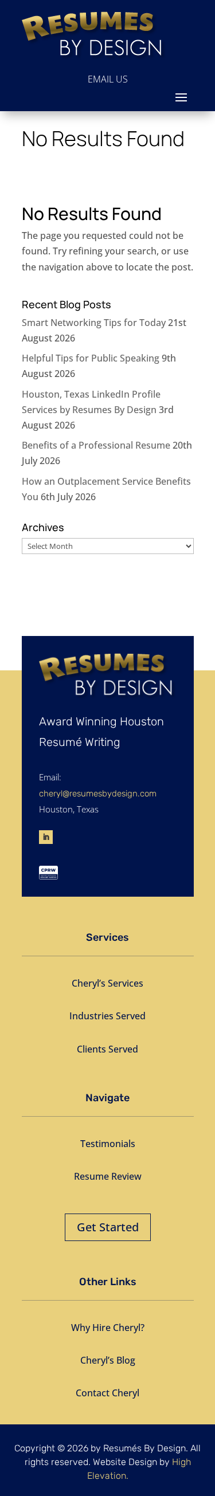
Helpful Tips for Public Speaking (90, 358)
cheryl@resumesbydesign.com (98, 793)
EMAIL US (108, 79)
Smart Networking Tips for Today (94, 322)
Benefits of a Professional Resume (96, 445)
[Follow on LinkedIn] (46, 837)
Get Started (108, 1227)
